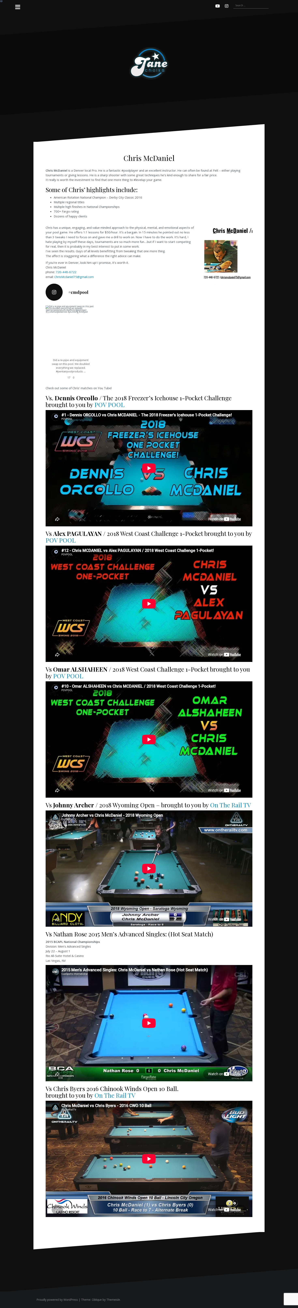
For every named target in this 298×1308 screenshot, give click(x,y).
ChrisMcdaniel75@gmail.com (74, 277)
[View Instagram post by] (93, 354)
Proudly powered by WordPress (57, 1300)
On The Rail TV (230, 805)
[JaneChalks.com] (149, 63)
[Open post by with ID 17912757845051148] (71, 331)
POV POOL (109, 405)
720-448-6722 (66, 272)
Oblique (97, 1300)
